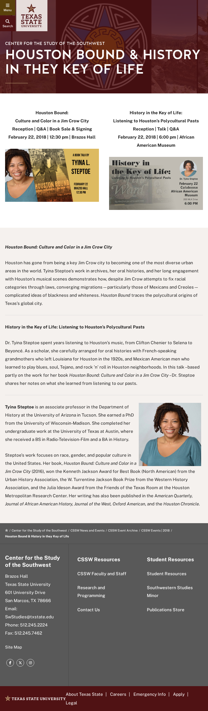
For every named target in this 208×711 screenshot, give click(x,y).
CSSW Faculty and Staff (101, 573)
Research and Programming (91, 591)
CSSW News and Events (88, 530)
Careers (118, 694)
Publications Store (165, 609)
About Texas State (84, 694)
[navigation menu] (7, 7)
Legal (71, 702)
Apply (179, 694)
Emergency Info (149, 694)
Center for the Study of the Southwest (55, 43)
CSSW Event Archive (123, 530)
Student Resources (166, 573)
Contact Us (88, 609)
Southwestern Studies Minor (170, 591)
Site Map (13, 647)
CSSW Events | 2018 (155, 530)
